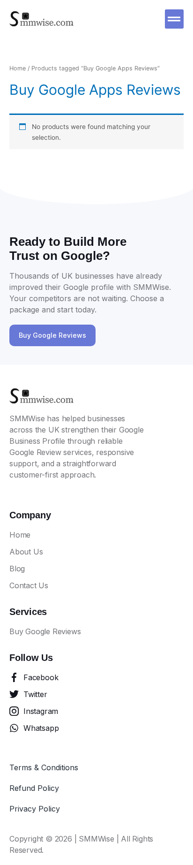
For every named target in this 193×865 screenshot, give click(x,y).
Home (17, 68)
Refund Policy (34, 788)
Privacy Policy (34, 808)
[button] (174, 19)
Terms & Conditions (43, 767)
